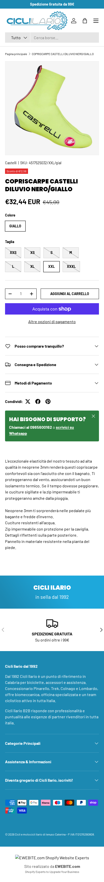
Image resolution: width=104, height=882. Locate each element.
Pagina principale (16, 54)
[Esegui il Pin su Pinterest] (48, 401)
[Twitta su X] (28, 401)
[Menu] (95, 20)
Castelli (11, 163)
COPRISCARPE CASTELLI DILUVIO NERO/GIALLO (63, 54)
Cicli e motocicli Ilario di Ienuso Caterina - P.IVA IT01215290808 (54, 834)
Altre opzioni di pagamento (52, 321)
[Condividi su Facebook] (38, 401)
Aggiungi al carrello (69, 294)
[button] (84, 20)
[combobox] (52, 37)
